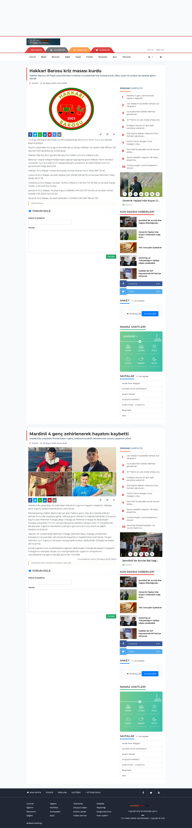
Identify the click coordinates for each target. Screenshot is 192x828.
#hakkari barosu (37, 203)
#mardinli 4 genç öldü (63, 563)
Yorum (31, 228)
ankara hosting (34, 823)
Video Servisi (80, 815)
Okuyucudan (80, 807)
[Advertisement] (96, 17)
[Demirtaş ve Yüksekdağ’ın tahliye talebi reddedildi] (128, 260)
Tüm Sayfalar (143, 376)
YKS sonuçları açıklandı (150, 247)
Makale (100, 803)
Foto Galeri (102, 815)
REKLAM (62, 792)
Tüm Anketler (139, 301)
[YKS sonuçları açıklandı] (128, 247)
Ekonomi (56, 57)
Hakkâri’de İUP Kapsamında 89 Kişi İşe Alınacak (150, 273)
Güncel (32, 57)
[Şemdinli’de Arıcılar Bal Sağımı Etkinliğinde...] (128, 221)
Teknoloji (126, 57)
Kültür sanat (79, 811)
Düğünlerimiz (104, 811)
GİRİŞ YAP (160, 50)
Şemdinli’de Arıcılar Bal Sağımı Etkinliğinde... (150, 221)
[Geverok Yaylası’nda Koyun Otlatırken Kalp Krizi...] (128, 234)
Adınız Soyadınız (36, 218)
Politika (89, 57)
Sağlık (67, 57)
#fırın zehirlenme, (47, 563)
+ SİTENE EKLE (92, 792)
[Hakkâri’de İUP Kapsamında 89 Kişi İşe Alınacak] (128, 273)
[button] (131, 336)
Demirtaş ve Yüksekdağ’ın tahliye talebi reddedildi (149, 260)
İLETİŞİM (76, 792)
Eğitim (43, 57)
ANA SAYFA (36, 50)
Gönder (111, 256)
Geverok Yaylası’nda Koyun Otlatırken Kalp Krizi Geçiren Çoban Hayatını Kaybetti (141, 200)
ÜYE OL (150, 50)
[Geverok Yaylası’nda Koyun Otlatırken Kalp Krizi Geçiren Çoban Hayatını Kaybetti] (141, 186)
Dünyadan (102, 57)
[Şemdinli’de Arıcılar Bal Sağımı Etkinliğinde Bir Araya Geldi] (141, 546)
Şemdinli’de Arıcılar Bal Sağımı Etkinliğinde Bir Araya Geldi (141, 560)
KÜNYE (49, 792)
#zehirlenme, (36, 563)
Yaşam (78, 57)
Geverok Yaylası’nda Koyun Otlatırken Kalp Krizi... (150, 234)
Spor (115, 57)
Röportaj (101, 807)
